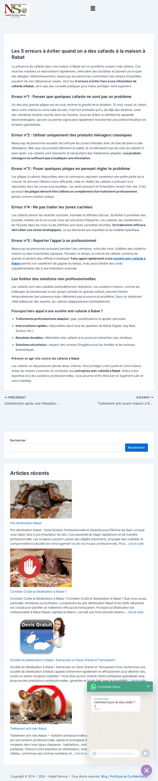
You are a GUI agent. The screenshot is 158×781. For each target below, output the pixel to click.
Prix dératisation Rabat (25, 523)
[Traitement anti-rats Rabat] (41, 704)
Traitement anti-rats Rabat (28, 728)
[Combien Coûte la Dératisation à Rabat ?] (41, 568)
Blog (104, 776)
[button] (93, 8)
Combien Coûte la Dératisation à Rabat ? (38, 591)
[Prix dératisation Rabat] (41, 499)
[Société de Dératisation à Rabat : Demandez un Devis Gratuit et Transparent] (41, 636)
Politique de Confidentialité (129, 776)
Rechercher (18, 440)
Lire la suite (136, 543)
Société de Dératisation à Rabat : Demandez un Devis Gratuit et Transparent (62, 660)
